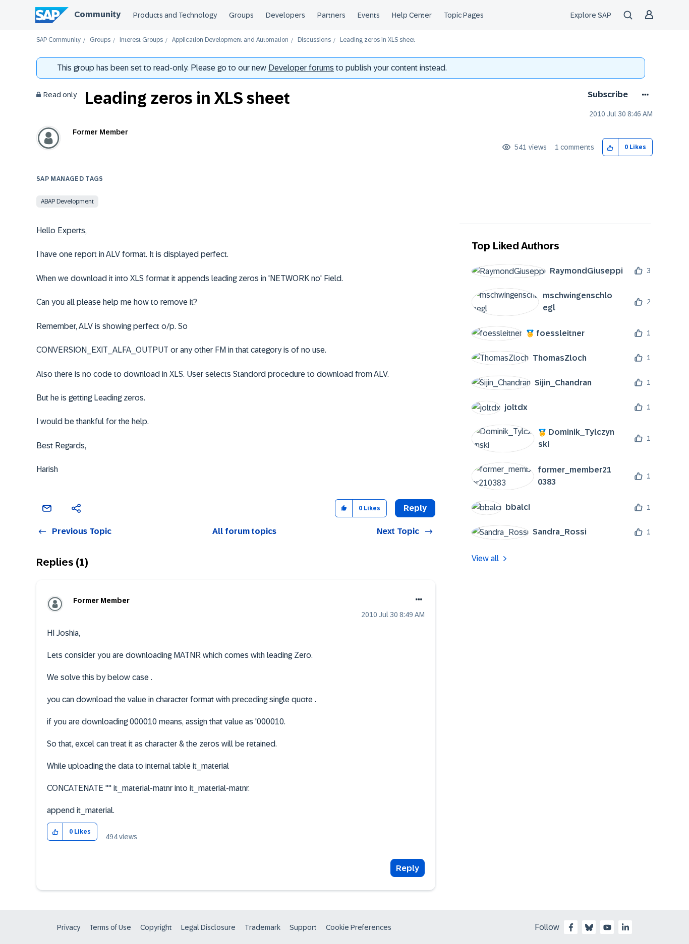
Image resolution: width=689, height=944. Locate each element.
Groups (241, 15)
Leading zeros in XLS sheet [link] (377, 40)
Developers (285, 15)
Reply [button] (415, 508)
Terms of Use (110, 927)
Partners (331, 15)
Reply (407, 868)
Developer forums (301, 67)
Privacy (68, 927)
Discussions (314, 40)
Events (369, 15)
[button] (610, 147)
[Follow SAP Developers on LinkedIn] (625, 927)
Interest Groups (141, 40)
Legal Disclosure (208, 927)
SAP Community (58, 40)
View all (485, 558)
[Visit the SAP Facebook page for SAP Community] (571, 927)
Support (303, 927)
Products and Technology (175, 15)
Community (97, 14)
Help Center (412, 15)
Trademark (262, 927)
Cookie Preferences (358, 927)
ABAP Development (67, 201)
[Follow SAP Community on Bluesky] (589, 927)
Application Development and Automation (230, 40)
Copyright (156, 927)
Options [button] (643, 95)
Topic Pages (464, 15)
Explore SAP (590, 15)
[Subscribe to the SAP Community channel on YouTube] (607, 927)
